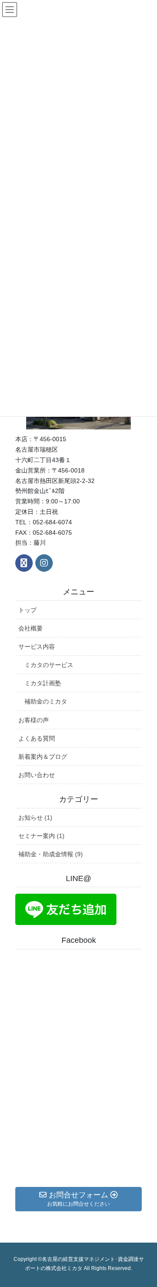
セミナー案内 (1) (41, 835)
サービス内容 (36, 646)
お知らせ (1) (35, 817)
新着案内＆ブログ (42, 756)
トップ (27, 610)
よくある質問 (36, 738)
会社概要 (30, 628)
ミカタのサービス (48, 664)
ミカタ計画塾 (42, 683)
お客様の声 (33, 720)
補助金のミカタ (45, 701)
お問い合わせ (36, 774)
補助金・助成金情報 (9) (50, 854)
